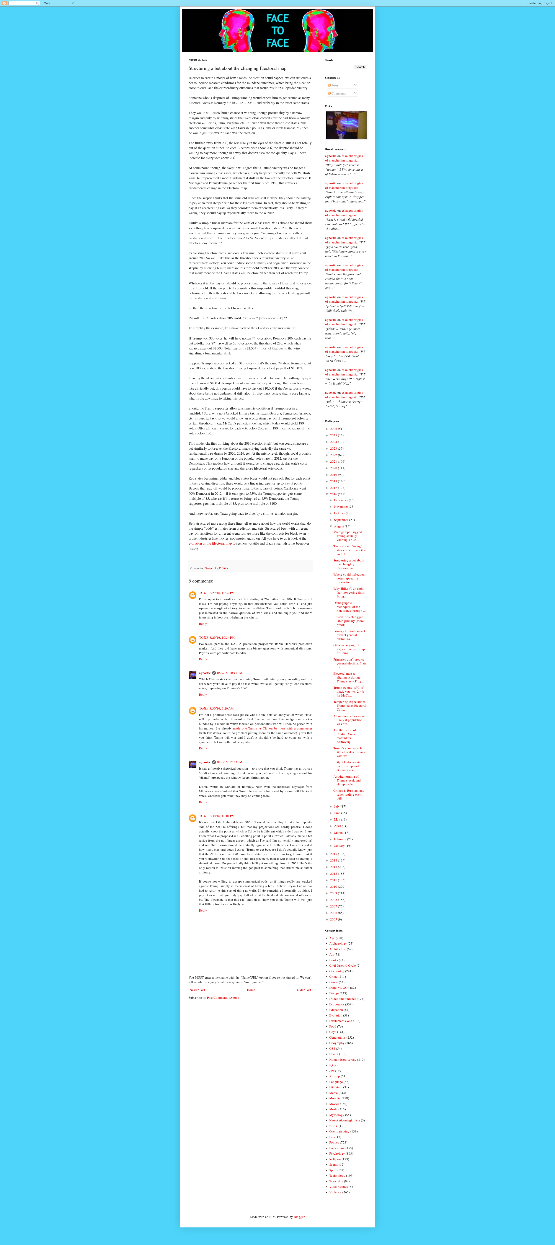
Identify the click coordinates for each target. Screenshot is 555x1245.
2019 (334, 474)
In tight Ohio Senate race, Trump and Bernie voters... (347, 766)
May (337, 819)
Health (333, 1054)
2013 (334, 867)
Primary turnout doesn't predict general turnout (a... (349, 635)
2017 (334, 487)
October (340, 513)
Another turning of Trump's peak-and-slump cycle (347, 780)
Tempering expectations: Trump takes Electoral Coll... (349, 705)
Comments (338, 93)
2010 (334, 886)
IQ (331, 1065)
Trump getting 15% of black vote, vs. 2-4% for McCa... (348, 691)
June (337, 813)
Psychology (337, 1153)
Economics (336, 1004)
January (340, 845)
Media (333, 1092)
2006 (334, 912)
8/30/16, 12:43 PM (229, 762)
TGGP (203, 592)
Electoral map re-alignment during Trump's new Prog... (348, 677)
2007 (334, 906)
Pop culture (337, 1148)
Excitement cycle (340, 1020)
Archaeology (338, 943)
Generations (337, 1037)
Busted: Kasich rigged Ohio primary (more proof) (348, 621)
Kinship (334, 1076)
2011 (334, 880)
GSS (332, 1048)
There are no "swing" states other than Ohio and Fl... (349, 550)
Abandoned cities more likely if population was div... (349, 720)
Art (331, 954)
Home (251, 989)
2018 (334, 481)
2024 (334, 441)
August (339, 526)
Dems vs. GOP (339, 987)
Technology (337, 1175)
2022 (334, 455)
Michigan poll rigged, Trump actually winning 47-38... (348, 536)
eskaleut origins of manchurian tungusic (344, 157)
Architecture (337, 949)
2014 (334, 860)
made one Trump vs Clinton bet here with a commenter (272, 728)
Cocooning (336, 971)
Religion (335, 1159)
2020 (334, 468)
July (337, 806)
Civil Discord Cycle (342, 965)
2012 (334, 873)
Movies (334, 1103)
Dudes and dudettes (342, 998)
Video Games (338, 1186)
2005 (334, 919)
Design (334, 993)
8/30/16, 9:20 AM (221, 708)
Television (336, 1181)
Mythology (336, 1115)
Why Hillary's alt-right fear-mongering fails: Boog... (349, 592)
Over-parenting (339, 1131)
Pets (332, 1137)
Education (336, 1009)
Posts (334, 85)
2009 (334, 893)
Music (333, 1109)
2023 (334, 448)
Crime (333, 976)
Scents (333, 1164)
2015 (334, 854)
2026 (334, 428)
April (338, 826)
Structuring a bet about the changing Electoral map (348, 564)
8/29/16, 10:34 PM (222, 637)
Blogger (299, 1216)
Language (336, 1081)
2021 (334, 461)
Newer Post (197, 989)
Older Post (304, 989)
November (341, 506)
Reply (203, 623)
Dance (333, 982)
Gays (332, 1032)
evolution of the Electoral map (210, 543)
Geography (211, 568)
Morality (335, 1098)
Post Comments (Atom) (223, 997)
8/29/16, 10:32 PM (222, 593)
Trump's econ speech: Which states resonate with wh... (349, 752)
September (341, 519)
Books (333, 960)
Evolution (335, 1015)
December (341, 500)
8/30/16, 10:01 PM (222, 816)
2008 (334, 899)
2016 (334, 494)
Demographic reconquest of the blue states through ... (349, 606)
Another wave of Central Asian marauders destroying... (344, 736)
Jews (332, 1070)
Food (332, 1026)
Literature (335, 1087)
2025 (334, 435)
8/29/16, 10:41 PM (229, 673)
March (339, 832)
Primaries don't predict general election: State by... (349, 663)
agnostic (205, 672)
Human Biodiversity (342, 1059)
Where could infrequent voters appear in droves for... (349, 578)
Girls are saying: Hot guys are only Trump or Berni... (349, 649)
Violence (335, 1192)
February (340, 839)
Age (332, 938)
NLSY (333, 1126)
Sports (333, 1170)
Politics (223, 568)
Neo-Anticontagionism (344, 1120)
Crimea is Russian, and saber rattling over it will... (348, 794)
